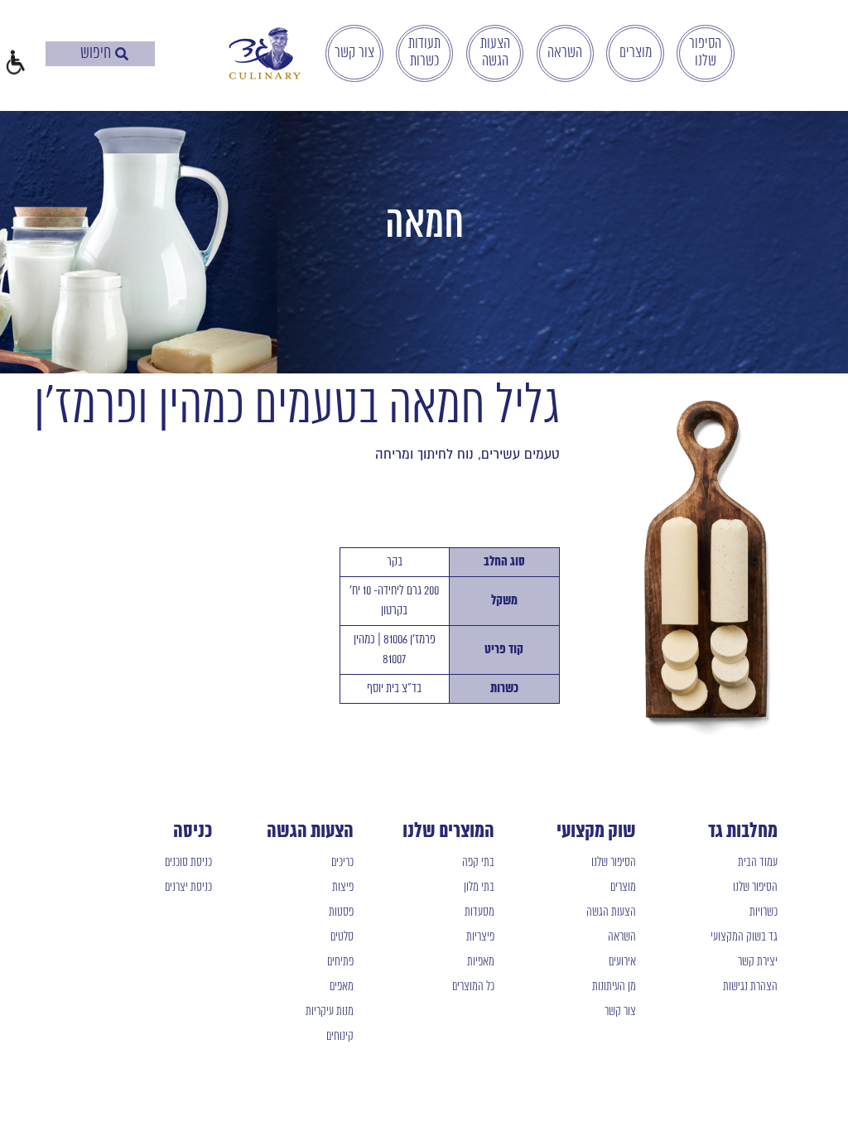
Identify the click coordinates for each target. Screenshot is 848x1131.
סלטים (342, 937)
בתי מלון (479, 887)
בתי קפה (478, 862)
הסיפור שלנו (705, 52)
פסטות (341, 912)
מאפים (342, 987)
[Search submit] (121, 53)
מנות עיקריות (330, 1011)
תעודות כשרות (424, 52)
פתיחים (340, 962)
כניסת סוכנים (188, 862)
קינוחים (340, 1036)
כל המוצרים (473, 987)
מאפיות (480, 962)
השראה (564, 53)
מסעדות (479, 912)
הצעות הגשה (495, 52)
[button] (14, 64)
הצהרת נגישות (750, 987)
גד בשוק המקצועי (744, 937)
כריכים (342, 862)
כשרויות (763, 912)
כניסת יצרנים (188, 887)
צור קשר (354, 53)
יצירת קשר (758, 962)
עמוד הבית (758, 862)
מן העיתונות (614, 987)
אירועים (622, 962)
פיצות (343, 887)
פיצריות (480, 937)
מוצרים (635, 53)
